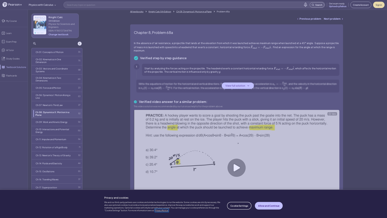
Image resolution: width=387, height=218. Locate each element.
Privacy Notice (161, 210)
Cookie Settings (239, 205)
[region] (193, 204)
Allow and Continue (268, 205)
